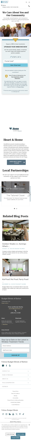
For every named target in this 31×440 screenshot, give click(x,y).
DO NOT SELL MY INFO (15, 402)
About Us (5, 379)
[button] (6, 7)
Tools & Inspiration (8, 383)
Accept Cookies (15, 437)
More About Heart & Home (16, 162)
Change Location (5, 303)
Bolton (4, 5)
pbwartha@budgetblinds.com (15, 308)
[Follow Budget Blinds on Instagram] (6, 414)
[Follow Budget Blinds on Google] (3, 365)
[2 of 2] (16, 208)
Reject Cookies (20, 434)
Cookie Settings (10, 434)
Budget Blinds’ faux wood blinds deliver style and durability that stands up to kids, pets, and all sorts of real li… (15, 288)
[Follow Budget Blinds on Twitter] (16, 414)
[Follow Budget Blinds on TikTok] (23, 414)
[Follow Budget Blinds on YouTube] (13, 414)
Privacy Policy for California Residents (15, 400)
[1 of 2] (14, 208)
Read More (5, 324)
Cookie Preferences (15, 404)
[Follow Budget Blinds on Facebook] (6, 365)
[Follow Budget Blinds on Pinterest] (19, 414)
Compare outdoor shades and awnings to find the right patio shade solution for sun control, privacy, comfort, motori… (15, 253)
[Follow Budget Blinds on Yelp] (9, 365)
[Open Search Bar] (26, 2)
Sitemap (15, 395)
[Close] (29, 424)
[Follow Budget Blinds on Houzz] (9, 414)
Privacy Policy (20, 87)
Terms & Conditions (15, 393)
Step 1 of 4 (16, 57)
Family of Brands (7, 375)
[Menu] (29, 2)
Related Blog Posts (15, 216)
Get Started (15, 65)
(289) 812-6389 (29, 6)
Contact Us (6, 371)
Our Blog (5, 386)
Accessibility (15, 398)
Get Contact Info (14, 7)
